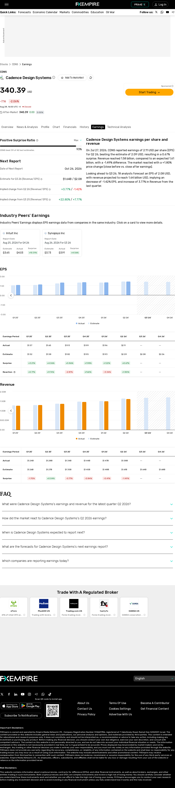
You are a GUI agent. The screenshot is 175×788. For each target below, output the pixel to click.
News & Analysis (27, 127)
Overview (7, 127)
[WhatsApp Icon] (43, 694)
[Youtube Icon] (23, 694)
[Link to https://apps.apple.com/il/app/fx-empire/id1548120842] (10, 706)
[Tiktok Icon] (50, 694)
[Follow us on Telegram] (173, 12)
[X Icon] (2, 694)
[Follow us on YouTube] (167, 12)
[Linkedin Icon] (16, 694)
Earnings (98, 127)
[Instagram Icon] (29, 694)
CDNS (15, 64)
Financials (69, 127)
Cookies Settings (120, 708)
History (84, 127)
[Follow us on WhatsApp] (162, 12)
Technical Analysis (119, 127)
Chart (56, 127)
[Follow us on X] (156, 12)
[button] (6, 4)
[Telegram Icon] (36, 694)
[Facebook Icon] (9, 694)
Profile (45, 127)
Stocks (4, 64)
